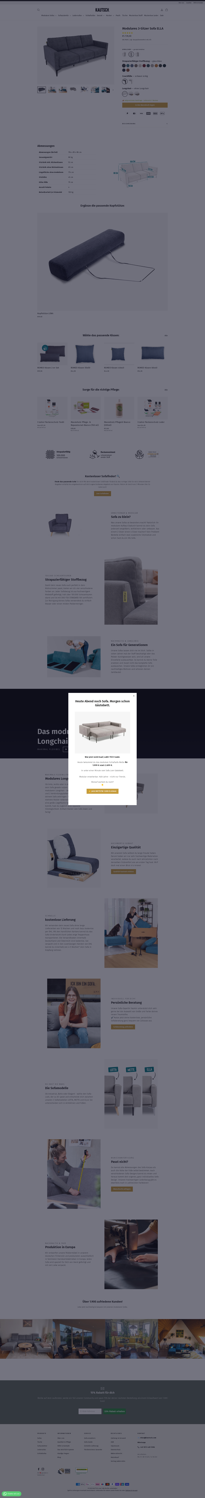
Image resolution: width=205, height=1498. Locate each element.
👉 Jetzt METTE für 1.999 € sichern (102, 791)
